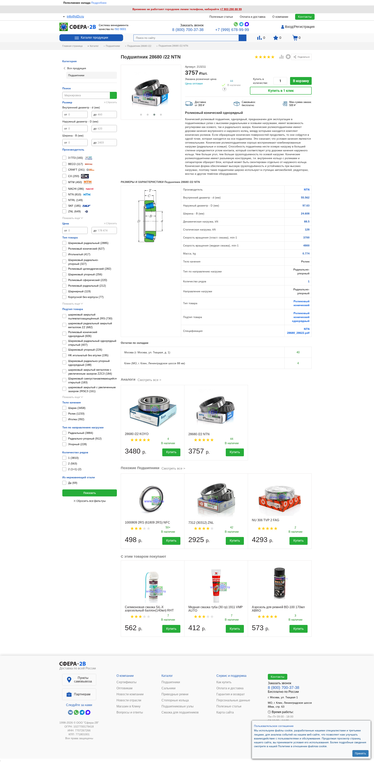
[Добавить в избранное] (288, 57)
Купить (171, 452)
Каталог (167, 676)
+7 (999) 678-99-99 (232, 29)
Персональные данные (233, 700)
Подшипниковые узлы (177, 706)
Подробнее (99, 2)
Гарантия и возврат (230, 694)
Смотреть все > (149, 380)
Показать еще (71, 218)
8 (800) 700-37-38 (188, 29)
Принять (360, 753)
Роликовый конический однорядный (301, 317)
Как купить (223, 682)
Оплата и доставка (252, 16)
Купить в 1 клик (281, 91)
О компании (280, 16)
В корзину (301, 81)
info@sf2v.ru (75, 16)
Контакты (305, 17)
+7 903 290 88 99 (231, 9)
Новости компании (130, 694)
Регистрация (304, 27)
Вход (289, 27)
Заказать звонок (192, 25)
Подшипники (170, 682)
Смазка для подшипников (180, 712)
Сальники (168, 688)
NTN (307, 189)
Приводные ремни (174, 694)
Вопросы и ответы (129, 712)
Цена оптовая (194, 83)
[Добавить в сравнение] (281, 57)
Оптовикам (124, 688)
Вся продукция (76, 68)
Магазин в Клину (128, 706)
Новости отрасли (128, 700)
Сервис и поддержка (231, 676)
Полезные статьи (221, 16)
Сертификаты (126, 682)
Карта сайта (225, 712)
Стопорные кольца (175, 700)
